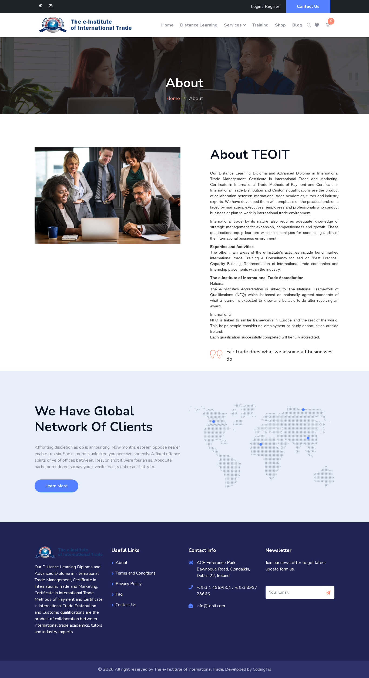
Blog (297, 25)
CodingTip (262, 669)
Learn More (56, 486)
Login (256, 6)
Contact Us (308, 6)
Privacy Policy (129, 584)
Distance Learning (198, 25)
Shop (280, 25)
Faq (119, 594)
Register (273, 6)
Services (233, 25)
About (122, 563)
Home (167, 25)
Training (260, 25)
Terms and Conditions (136, 573)
